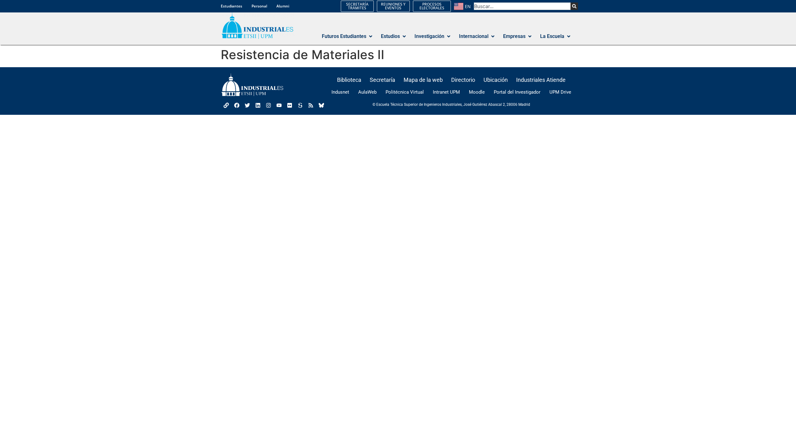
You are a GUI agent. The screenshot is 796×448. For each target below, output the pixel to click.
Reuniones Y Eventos (393, 6)
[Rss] (310, 105)
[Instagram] (268, 105)
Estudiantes (231, 6)
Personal (259, 6)
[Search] (574, 6)
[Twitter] (247, 105)
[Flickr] (289, 105)
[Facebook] (236, 105)
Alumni (282, 6)
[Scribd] (300, 105)
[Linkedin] (257, 105)
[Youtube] (279, 105)
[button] (347, 36)
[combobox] (522, 6)
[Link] (226, 105)
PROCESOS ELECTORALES (431, 6)
